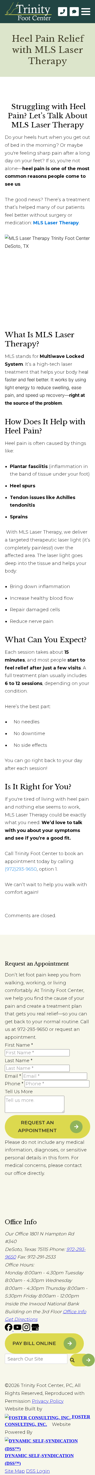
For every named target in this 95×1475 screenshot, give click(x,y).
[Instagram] (27, 1329)
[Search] (80, 1360)
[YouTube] (18, 1329)
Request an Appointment (37, 1126)
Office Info (74, 1312)
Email (13, 1076)
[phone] (62, 11)
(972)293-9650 (21, 869)
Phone (14, 1084)
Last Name (18, 1060)
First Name (19, 1045)
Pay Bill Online (34, 1343)
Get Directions (21, 1319)
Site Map (15, 1471)
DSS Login (38, 1471)
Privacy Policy (48, 1401)
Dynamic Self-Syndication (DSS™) (39, 1459)
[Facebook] (9, 1329)
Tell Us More (19, 1091)
